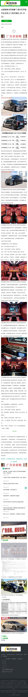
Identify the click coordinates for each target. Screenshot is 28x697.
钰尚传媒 (3, 640)
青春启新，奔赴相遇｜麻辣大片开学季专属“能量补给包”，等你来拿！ (14, 472)
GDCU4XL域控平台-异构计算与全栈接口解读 (13, 501)
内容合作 (20, 659)
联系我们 (14, 659)
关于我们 (8, 659)
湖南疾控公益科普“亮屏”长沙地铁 (10, 483)
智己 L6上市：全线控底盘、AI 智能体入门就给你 (14, 514)
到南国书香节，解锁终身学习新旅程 (11, 495)
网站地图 (18, 695)
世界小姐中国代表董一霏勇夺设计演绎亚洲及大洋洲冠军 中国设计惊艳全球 (14, 508)
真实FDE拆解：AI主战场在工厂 (10, 489)
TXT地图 (13, 695)
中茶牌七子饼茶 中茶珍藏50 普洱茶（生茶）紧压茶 (14, 477)
